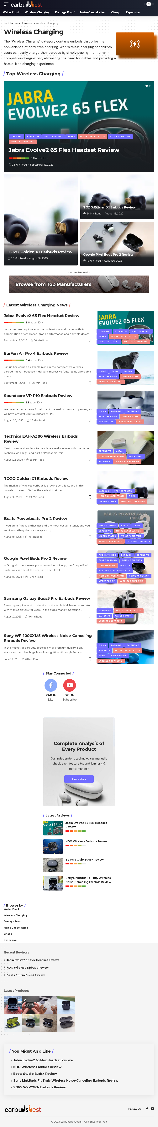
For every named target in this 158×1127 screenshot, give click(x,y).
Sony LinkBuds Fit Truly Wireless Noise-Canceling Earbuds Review (65, 1080)
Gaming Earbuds (132, 560)
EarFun (128, 371)
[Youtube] (69, 690)
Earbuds (116, 411)
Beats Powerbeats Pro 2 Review (35, 518)
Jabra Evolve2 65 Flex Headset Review (64, 150)
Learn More (79, 779)
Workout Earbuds (139, 541)
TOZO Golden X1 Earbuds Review (40, 252)
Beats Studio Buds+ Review (85, 859)
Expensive (33, 136)
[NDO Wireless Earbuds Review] (53, 846)
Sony (102, 655)
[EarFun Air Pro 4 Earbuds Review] (125, 368)
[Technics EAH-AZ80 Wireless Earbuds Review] (125, 448)
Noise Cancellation (92, 136)
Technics (104, 461)
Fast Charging (53, 136)
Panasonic (135, 456)
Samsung (104, 616)
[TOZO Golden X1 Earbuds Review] (41, 219)
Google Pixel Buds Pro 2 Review (108, 254)
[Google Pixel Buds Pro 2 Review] (117, 244)
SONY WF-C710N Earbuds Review (39, 1087)
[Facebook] (50, 690)
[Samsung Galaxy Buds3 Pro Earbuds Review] (125, 607)
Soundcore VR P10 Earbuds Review (38, 395)
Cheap (102, 371)
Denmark (16, 136)
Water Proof (107, 581)
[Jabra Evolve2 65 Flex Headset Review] (125, 328)
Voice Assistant (120, 136)
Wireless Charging (22, 141)
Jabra (71, 136)
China (115, 371)
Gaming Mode (130, 376)
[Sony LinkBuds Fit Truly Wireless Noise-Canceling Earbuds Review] (53, 883)
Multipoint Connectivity (114, 570)
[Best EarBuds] (26, 4)
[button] (146, 85)
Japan (120, 451)
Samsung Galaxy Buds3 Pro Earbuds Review (47, 598)
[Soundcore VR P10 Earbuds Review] (125, 408)
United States (107, 501)
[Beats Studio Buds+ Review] (53, 865)
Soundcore (106, 421)
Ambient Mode (107, 525)
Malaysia (104, 650)
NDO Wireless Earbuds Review (87, 841)
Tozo (132, 496)
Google (125, 565)
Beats (124, 525)
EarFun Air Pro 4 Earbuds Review (36, 353)
